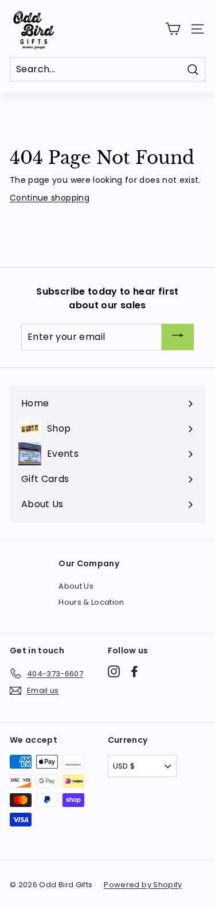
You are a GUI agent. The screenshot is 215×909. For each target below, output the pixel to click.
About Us (75, 586)
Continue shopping (49, 197)
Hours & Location (91, 602)
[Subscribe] (178, 337)
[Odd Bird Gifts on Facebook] (134, 671)
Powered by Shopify (143, 884)
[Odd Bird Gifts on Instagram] (114, 671)
